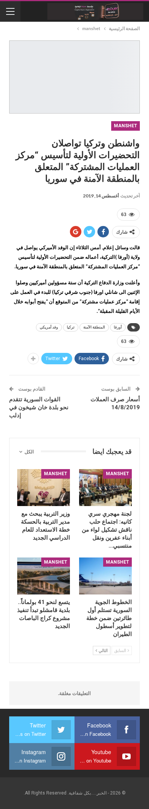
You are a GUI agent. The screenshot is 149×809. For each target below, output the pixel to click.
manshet (125, 125)
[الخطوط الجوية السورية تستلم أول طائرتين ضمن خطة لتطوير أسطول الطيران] (105, 575)
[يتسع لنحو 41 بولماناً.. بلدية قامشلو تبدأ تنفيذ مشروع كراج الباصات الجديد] (43, 575)
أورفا (118, 327)
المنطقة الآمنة (94, 327)
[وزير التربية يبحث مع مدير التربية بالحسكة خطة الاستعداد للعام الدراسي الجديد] (43, 487)
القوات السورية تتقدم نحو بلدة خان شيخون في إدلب (38, 407)
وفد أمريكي (49, 327)
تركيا (70, 327)
